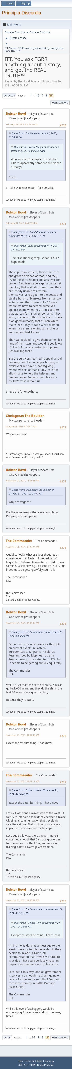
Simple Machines (45, 1065)
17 (41, 95)
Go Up (7, 1037)
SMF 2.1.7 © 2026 (27, 1065)
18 (46, 95)
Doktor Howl (16, 113)
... (34, 95)
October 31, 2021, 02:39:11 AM (21, 426)
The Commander (19, 541)
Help (20, 1060)
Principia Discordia (21, 12)
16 (37, 95)
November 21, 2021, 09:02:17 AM (22, 781)
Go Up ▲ (49, 1060)
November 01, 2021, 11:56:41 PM (22, 480)
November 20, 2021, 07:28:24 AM (22, 546)
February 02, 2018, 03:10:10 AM (22, 124)
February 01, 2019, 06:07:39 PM (22, 223)
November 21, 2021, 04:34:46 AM (22, 735)
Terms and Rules (33, 1060)
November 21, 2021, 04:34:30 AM (22, 622)
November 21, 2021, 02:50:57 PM (22, 900)
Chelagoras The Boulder (25, 415)
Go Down (9, 95)
